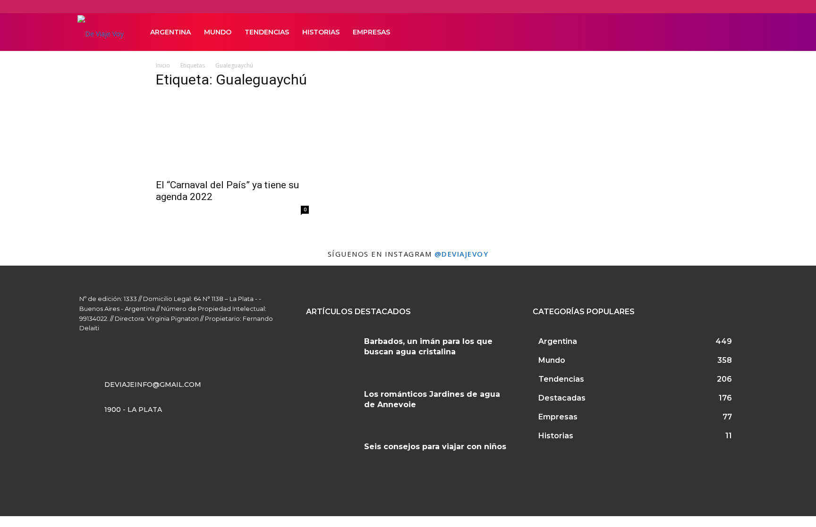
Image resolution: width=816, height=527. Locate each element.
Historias (321, 32)
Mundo (217, 32)
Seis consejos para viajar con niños (435, 446)
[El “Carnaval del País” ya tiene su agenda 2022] (232, 135)
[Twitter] (702, 32)
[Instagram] (686, 32)
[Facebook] (670, 32)
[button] (727, 32)
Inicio (163, 65)
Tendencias (267, 32)
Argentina (170, 32)
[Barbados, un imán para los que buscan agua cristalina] (331, 353)
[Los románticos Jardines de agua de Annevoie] (331, 406)
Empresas (371, 32)
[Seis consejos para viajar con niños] (331, 458)
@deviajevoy (461, 254)
